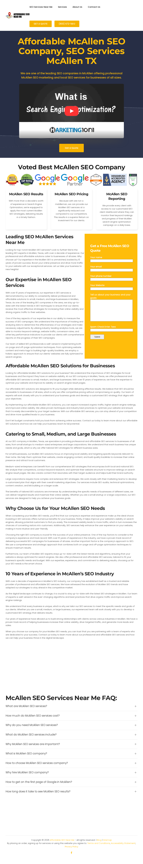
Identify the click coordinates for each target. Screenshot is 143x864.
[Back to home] (17, 15)
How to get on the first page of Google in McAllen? (39, 782)
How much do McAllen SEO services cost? (33, 716)
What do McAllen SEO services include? (31, 734)
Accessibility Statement (123, 843)
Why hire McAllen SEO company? (27, 772)
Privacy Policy (71, 846)
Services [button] (62, 6)
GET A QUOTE (40, 23)
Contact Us (94, 6)
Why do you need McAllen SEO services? (32, 725)
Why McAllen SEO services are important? (33, 744)
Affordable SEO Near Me (62, 839)
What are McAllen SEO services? (26, 706)
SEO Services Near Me (40, 6)
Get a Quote (71, 147)
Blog (99, 839)
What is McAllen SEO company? (26, 753)
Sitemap (107, 839)
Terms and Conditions (98, 843)
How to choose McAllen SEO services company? (37, 763)
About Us (77, 6)
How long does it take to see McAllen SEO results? (38, 791)
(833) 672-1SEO (67, 23)
